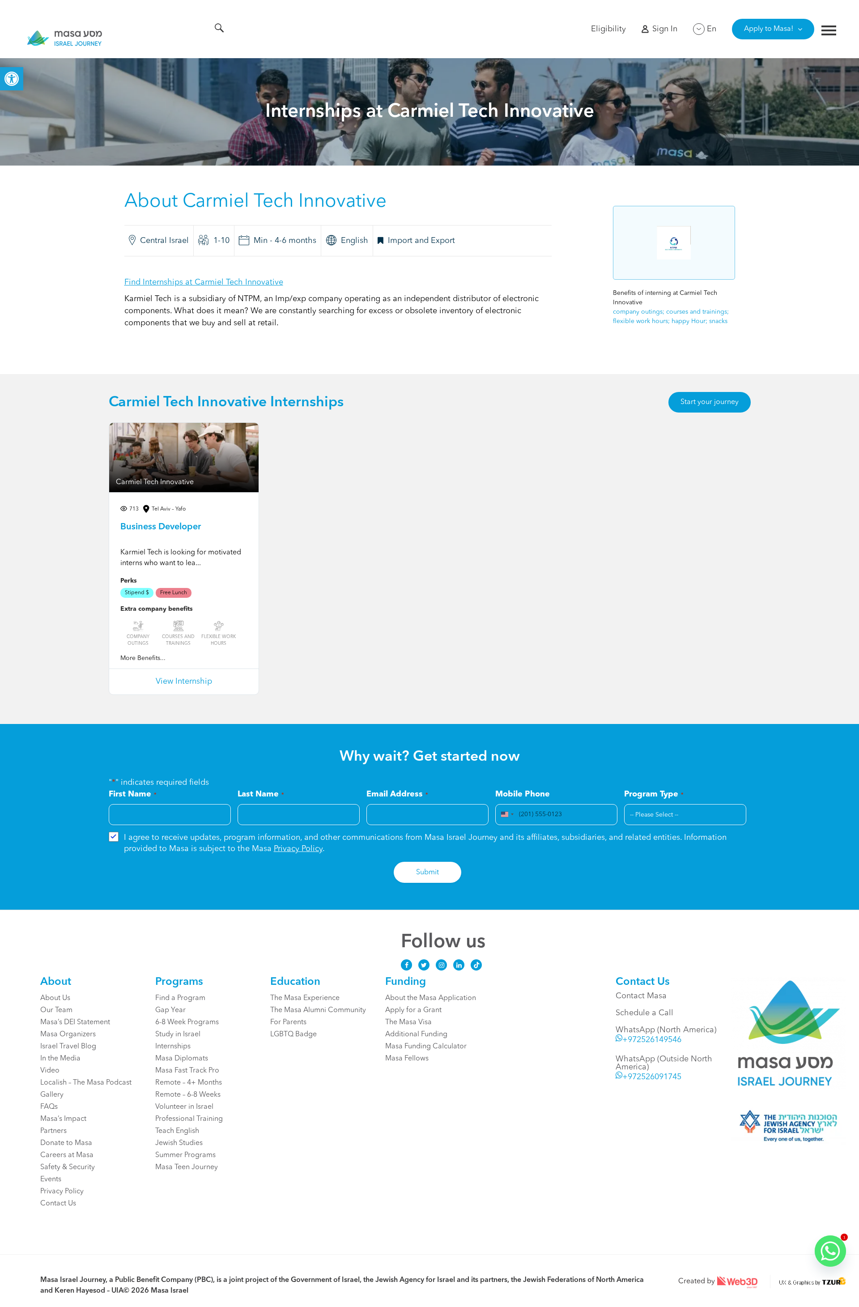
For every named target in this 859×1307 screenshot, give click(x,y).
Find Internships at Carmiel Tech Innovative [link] (203, 282)
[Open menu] (829, 31)
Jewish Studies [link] (179, 1143)
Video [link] (50, 1070)
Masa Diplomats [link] (181, 1058)
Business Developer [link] (160, 527)
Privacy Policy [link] (298, 849)
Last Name (261, 794)
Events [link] (50, 1179)
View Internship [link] (184, 681)
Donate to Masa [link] (66, 1143)
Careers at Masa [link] (67, 1155)
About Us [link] (55, 998)
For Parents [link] (288, 1022)
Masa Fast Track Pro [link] (187, 1070)
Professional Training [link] (189, 1119)
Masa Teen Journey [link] (186, 1167)
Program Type (654, 794)
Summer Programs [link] (185, 1155)
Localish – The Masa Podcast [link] (86, 1082)
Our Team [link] (56, 1010)
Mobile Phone (522, 794)
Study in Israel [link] (177, 1034)
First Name (133, 794)
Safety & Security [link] (67, 1167)
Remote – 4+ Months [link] (188, 1082)
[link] (11, 78)
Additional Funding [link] (416, 1034)
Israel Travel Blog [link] (68, 1046)
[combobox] (506, 815)
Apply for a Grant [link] (413, 1010)
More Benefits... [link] (143, 658)
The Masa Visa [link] (408, 1022)
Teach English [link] (177, 1131)
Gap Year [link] (170, 1010)
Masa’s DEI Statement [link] (75, 1022)
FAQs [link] (49, 1107)
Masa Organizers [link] (68, 1034)
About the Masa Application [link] (430, 998)
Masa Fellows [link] (407, 1058)
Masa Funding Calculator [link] (426, 1046)
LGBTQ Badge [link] (293, 1034)
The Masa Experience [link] (305, 998)
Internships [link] (173, 1046)
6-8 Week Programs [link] (187, 1022)
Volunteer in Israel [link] (184, 1107)
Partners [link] (53, 1131)
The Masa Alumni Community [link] (318, 1010)
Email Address (397, 794)
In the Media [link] (60, 1058)
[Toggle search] (219, 29)
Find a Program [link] (180, 998)
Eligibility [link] (608, 29)
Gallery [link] (52, 1094)
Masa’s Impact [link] (63, 1119)
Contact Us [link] (58, 1203)
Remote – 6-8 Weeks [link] (188, 1094)
